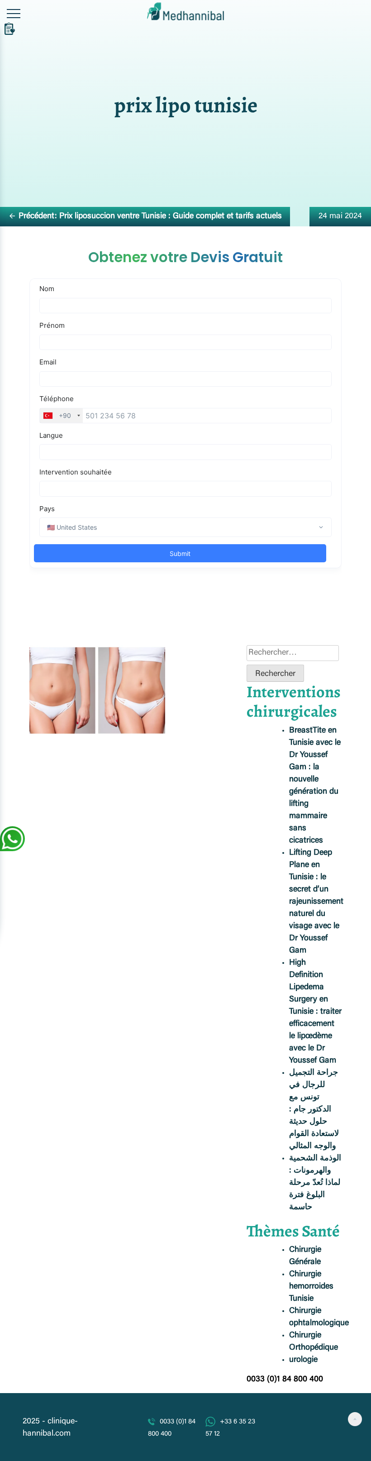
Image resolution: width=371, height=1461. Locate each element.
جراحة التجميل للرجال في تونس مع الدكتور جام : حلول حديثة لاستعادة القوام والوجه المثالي (314, 1109)
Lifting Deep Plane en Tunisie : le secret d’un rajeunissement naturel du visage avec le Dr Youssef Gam (316, 902)
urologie (303, 1360)
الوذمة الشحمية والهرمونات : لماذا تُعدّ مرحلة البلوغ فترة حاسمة (315, 1183)
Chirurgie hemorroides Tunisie (311, 1286)
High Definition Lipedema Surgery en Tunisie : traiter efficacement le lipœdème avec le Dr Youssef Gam (315, 1012)
